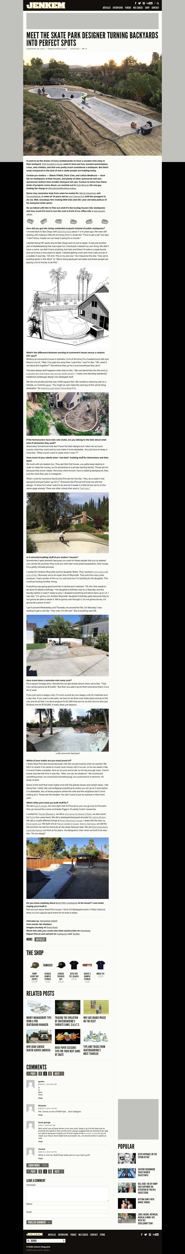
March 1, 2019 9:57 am (47, 1084)
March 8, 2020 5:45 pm (47, 1152)
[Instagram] (144, 3)
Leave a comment (35, 1180)
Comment (31, 1185)
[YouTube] (150, 3)
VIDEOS (128, 7)
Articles (40, 939)
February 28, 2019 (35, 49)
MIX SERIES (138, 7)
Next (57, 1074)
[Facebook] (135, 3)
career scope (91, 1133)
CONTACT (155, 7)
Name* (29, 1204)
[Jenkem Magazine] (45, 5)
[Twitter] (139, 3)
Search (28, 1241)
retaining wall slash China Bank (56, 388)
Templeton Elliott (57, 49)
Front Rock (52, 927)
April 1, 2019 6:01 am (46, 1125)
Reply (40, 1098)
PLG (32, 817)
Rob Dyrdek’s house (52, 164)
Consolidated (33, 196)
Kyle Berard (82, 185)
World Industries (87, 193)
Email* (29, 1212)
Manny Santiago (88, 823)
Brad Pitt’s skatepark (66, 903)
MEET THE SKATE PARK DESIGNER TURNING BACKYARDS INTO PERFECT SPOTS (92, 39)
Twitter (76, 934)
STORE (102, 1234)
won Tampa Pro (76, 196)
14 (84, 49)
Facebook (85, 930)
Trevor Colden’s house (68, 823)
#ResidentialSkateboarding (62, 188)
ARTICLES (107, 7)
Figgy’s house (40, 806)
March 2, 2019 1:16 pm (47, 1108)
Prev (33, 1074)
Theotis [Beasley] (46, 814)
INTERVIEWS (118, 7)
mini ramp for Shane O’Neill (78, 814)
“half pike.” (85, 488)
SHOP (147, 7)
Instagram (62, 934)
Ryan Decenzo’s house (71, 820)
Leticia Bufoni (99, 817)
